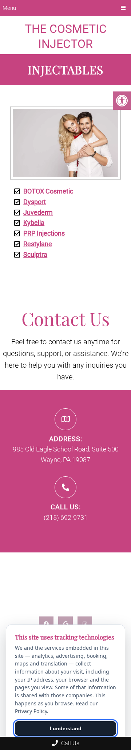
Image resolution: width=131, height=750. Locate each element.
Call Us (69, 743)
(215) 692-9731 (66, 517)
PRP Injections (44, 233)
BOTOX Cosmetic (48, 191)
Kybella (33, 222)
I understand (66, 728)
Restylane (37, 244)
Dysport (34, 202)
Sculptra (35, 254)
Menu (9, 8)
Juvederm (38, 212)
